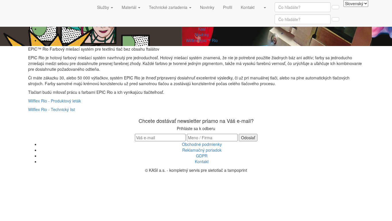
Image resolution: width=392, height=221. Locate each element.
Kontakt (250, 7)
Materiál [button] (129, 7)
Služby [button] (103, 7)
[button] (264, 7)
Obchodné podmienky (202, 144)
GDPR (201, 156)
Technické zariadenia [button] (169, 7)
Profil (229, 7)
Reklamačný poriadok (202, 150)
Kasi (202, 29)
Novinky (209, 7)
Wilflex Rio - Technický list (51, 109)
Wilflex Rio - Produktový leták (54, 101)
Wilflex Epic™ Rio (202, 40)
